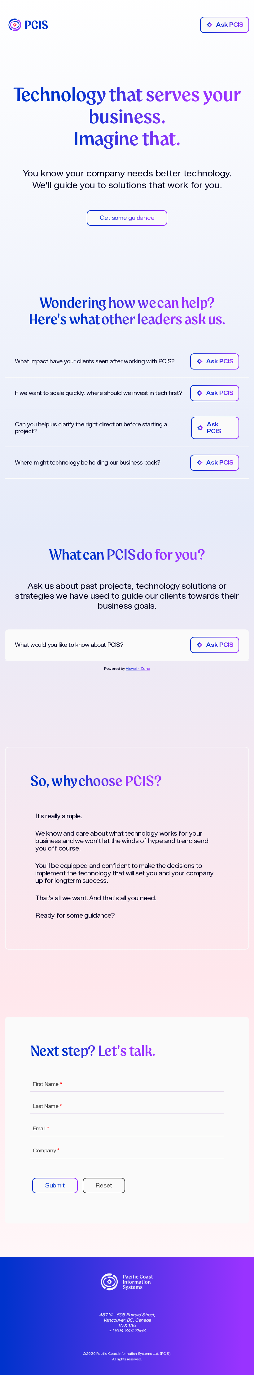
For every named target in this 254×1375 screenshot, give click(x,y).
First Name (47, 1084)
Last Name (47, 1106)
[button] (55, 1185)
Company (46, 1151)
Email (41, 1129)
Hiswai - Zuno (138, 668)
